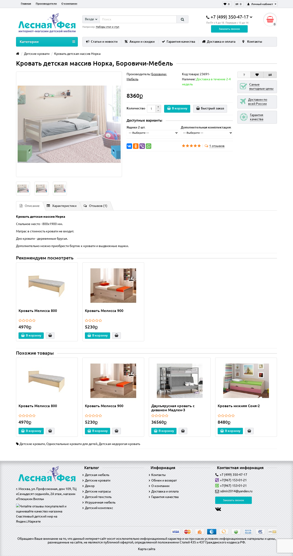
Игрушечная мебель (100, 502)
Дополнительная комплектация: (206, 127)
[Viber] (142, 146)
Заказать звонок (229, 28)
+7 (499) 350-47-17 (233, 474)
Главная (26, 3)
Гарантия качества (181, 41)
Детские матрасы (98, 491)
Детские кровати (32, 444)
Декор (90, 486)
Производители (46, 3)
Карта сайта (146, 549)
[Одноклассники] (135, 146)
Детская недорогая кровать (119, 444)
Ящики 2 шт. (136, 127)
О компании (69, 3)
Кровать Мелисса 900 (104, 311)
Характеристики (64, 206)
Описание (32, 206)
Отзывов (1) (98, 206)
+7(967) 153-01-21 (233, 480)
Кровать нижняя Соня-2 (239, 406)
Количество (136, 108)
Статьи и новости (104, 41)
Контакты (254, 41)
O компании (160, 486)
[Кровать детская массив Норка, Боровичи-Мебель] (69, 124)
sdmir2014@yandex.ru (236, 491)
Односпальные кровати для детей (71, 444)
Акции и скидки (142, 41)
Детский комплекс (99, 508)
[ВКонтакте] (129, 146)
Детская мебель (97, 475)
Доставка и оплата (221, 41)
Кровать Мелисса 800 (38, 311)
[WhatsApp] (148, 146)
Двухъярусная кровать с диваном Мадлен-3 (173, 408)
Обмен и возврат (164, 480)
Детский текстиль (98, 497)
